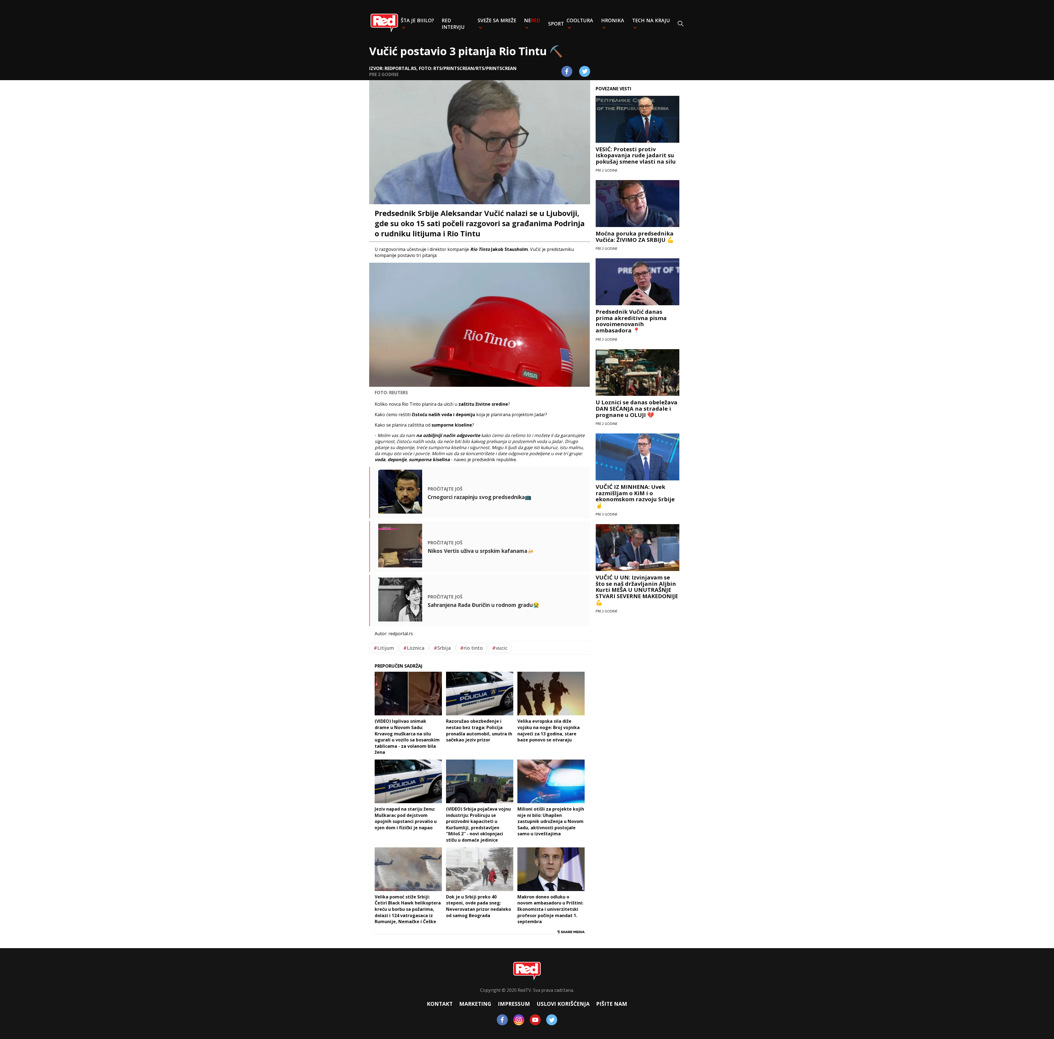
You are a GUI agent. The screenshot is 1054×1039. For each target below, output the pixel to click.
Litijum (384, 648)
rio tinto (471, 648)
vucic (500, 648)
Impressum (514, 1003)
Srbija (442, 648)
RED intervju (453, 23)
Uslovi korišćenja (563, 1003)
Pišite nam (611, 1003)
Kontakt (440, 1003)
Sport (556, 23)
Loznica (413, 648)
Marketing (475, 1003)
